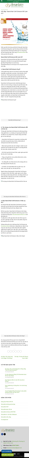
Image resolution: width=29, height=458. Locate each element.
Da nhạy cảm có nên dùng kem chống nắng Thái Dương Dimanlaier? (15, 369)
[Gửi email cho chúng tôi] (5, 434)
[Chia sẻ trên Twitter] (13, 351)
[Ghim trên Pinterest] (18, 351)
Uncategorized (4, 9)
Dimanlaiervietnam (21, 52)
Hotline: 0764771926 (7, 454)
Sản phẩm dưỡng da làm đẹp (8, 404)
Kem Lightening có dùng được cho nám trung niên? (16, 386)
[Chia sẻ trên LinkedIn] (20, 351)
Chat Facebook (6, 451)
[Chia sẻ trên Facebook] (11, 351)
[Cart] (27, 5)
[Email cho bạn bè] (16, 351)
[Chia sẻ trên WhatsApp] (8, 351)
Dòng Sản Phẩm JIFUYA (7, 401)
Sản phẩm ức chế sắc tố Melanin (9, 414)
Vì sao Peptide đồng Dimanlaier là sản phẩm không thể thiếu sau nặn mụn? (15, 391)
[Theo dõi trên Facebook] (2, 434)
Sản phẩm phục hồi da (6, 409)
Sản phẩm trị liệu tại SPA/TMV (8, 411)
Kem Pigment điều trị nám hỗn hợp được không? (15, 380)
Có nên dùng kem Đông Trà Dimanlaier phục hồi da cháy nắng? (15, 375)
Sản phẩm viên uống (6, 417)
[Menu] (2, 5)
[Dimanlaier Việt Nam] (14, 5)
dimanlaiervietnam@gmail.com (14, 447)
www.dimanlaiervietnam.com (19, 214)
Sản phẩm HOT (4, 406)
